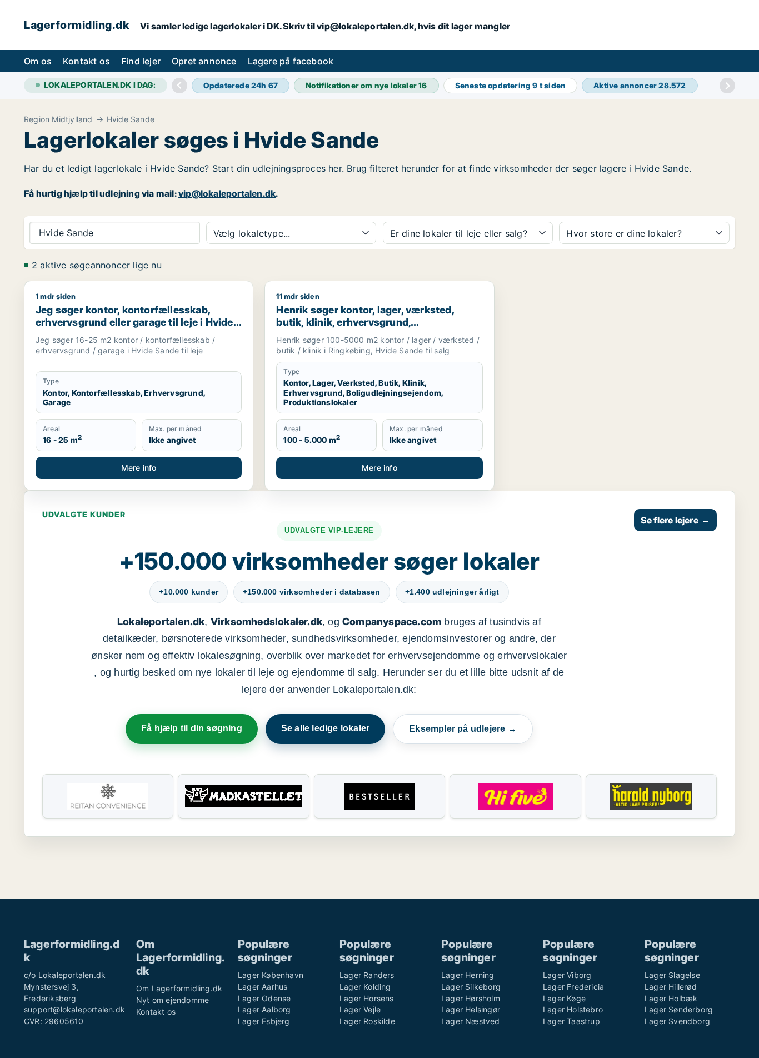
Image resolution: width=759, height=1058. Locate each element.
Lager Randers (367, 975)
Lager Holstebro (573, 1009)
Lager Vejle (360, 1009)
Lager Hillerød (671, 986)
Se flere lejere (675, 520)
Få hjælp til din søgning (191, 728)
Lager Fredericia (573, 986)
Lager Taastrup (571, 1021)
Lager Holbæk (671, 998)
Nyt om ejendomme (172, 1000)
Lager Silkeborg (471, 986)
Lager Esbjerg (264, 1021)
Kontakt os (86, 61)
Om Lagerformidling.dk (179, 988)
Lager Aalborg (264, 1009)
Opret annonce (204, 61)
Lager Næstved (470, 1021)
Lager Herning (468, 975)
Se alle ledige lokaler (325, 728)
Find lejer (141, 61)
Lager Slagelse (672, 975)
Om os (38, 61)
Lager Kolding (365, 986)
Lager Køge (564, 998)
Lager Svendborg (677, 1021)
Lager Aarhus (262, 986)
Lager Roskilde (367, 1021)
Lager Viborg (567, 975)
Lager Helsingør (470, 1009)
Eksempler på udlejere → (463, 728)
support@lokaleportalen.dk (74, 1009)
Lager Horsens (366, 998)
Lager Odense (264, 998)
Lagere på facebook (291, 61)
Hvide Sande (130, 119)
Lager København (270, 975)
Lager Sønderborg (679, 1009)
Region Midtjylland (58, 119)
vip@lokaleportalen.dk (227, 193)
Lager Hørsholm (470, 998)
